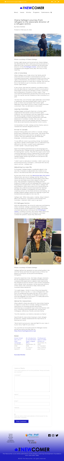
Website (16, 407)
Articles (28, 12)
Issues (22, 12)
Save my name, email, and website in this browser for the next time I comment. (31, 416)
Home (10, 434)
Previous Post (19, 361)
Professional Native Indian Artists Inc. (42, 339)
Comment (17, 375)
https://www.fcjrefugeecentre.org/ (25, 331)
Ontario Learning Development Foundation (47, 453)
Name (16, 394)
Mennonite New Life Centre (41, 175)
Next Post (46, 361)
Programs (36, 12)
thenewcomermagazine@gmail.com (16, 1)
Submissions (45, 12)
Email (16, 401)
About (16, 12)
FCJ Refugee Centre (30, 66)
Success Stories (19, 354)
